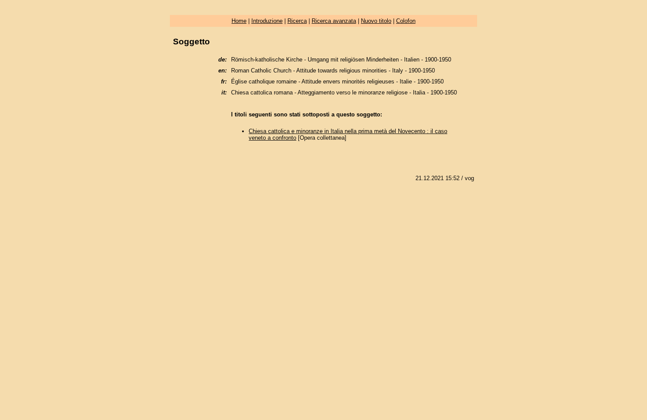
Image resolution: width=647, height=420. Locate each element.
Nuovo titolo (376, 21)
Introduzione (267, 21)
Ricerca (297, 21)
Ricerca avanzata (334, 21)
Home (239, 21)
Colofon (405, 21)
